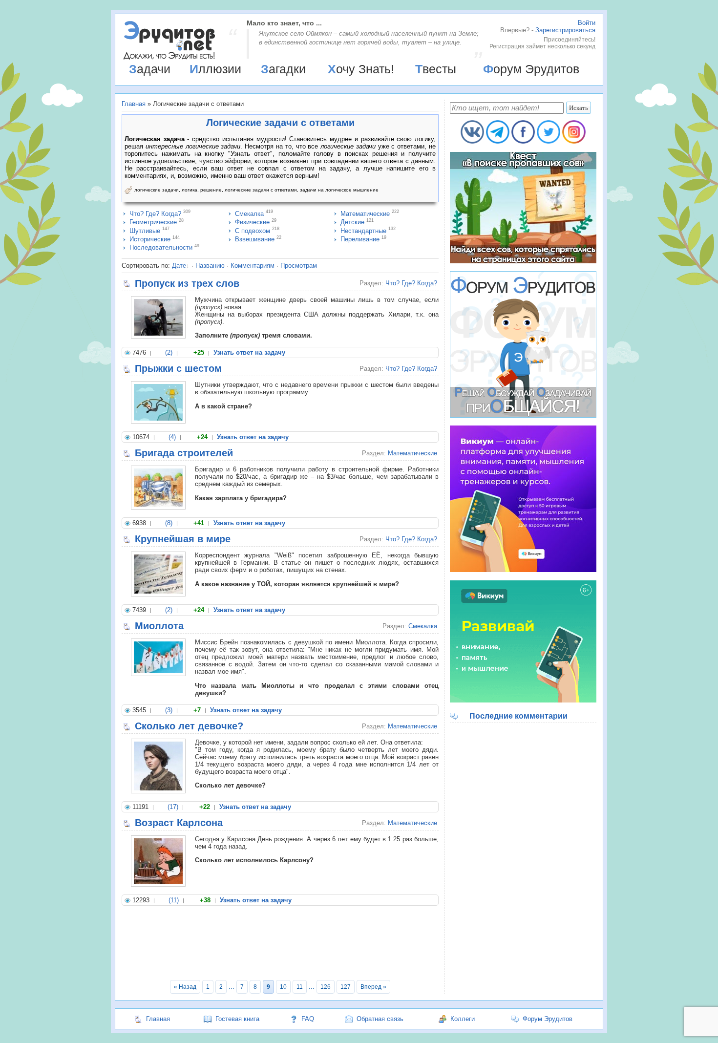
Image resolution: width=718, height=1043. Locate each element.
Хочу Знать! (361, 69)
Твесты (435, 69)
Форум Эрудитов (531, 69)
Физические (252, 222)
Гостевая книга (237, 1018)
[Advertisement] (280, 944)
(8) (168, 523)
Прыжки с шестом (178, 368)
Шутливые (144, 230)
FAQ (307, 1018)
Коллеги (462, 1018)
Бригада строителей (184, 452)
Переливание (360, 239)
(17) (173, 806)
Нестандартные (363, 230)
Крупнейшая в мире (183, 538)
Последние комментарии (518, 716)
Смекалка (249, 213)
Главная (134, 103)
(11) (174, 900)
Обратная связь (380, 1018)
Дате (179, 265)
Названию (210, 265)
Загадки (283, 69)
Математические (365, 213)
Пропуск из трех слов (187, 283)
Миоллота (159, 625)
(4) (172, 437)
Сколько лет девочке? (189, 726)
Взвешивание (255, 239)
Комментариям (253, 265)
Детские (352, 222)
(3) (168, 710)
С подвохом (252, 230)
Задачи (149, 69)
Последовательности (160, 247)
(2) (168, 352)
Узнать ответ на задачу (249, 352)
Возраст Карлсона (179, 822)
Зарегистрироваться (565, 30)
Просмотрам (298, 265)
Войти (586, 22)
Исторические (149, 239)
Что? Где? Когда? (155, 213)
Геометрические (153, 222)
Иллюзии (215, 69)
